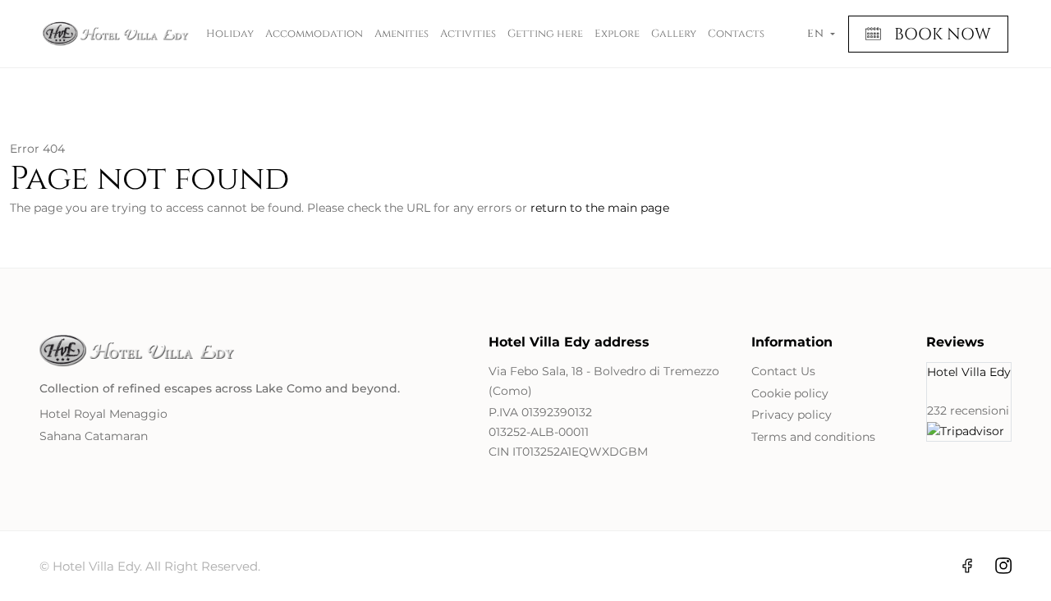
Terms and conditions (813, 436)
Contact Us (783, 371)
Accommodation (314, 33)
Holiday (230, 33)
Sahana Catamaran (93, 436)
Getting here (545, 33)
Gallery (673, 33)
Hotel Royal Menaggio (103, 413)
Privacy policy (791, 414)
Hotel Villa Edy (969, 372)
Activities (468, 33)
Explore (617, 33)
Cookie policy (789, 393)
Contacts (736, 33)
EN (817, 33)
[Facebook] (967, 566)
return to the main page (599, 207)
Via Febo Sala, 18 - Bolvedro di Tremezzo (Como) (604, 381)
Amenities (401, 33)
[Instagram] (1003, 566)
